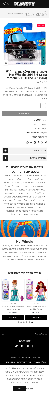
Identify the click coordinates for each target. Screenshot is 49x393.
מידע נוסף (29, 389)
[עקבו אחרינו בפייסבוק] (32, 346)
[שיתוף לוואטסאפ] (27, 142)
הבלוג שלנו (15, 358)
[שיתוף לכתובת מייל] (31, 142)
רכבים (35, 124)
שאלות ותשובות (40, 362)
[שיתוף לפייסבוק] (46, 142)
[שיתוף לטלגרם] (35, 142)
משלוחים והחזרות (24, 362)
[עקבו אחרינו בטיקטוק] (16, 346)
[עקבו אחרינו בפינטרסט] (21, 346)
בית (45, 11)
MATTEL (38, 120)
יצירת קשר (36, 358)
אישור (20, 389)
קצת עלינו (26, 358)
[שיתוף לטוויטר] (42, 142)
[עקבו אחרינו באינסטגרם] (27, 346)
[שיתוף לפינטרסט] (38, 142)
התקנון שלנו (10, 362)
